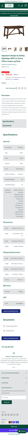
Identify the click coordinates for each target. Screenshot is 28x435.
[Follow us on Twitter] (6, 415)
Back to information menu (11, 311)
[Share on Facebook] (16, 88)
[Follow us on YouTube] (14, 415)
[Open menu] (2, 5)
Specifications (8, 121)
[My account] (22, 5)
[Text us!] (22, 431)
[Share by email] (25, 88)
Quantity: (4, 83)
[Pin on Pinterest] (19, 88)
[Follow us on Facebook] (3, 415)
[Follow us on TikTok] (17, 415)
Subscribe (6, 402)
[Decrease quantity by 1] (9, 83)
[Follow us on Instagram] (8, 415)
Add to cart (14, 426)
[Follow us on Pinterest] (11, 415)
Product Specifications (11, 326)
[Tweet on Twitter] (22, 88)
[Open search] (19, 5)
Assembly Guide (10, 330)
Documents (7, 125)
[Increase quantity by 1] (17, 83)
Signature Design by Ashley (9, 64)
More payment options (14, 434)
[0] (25, 5)
